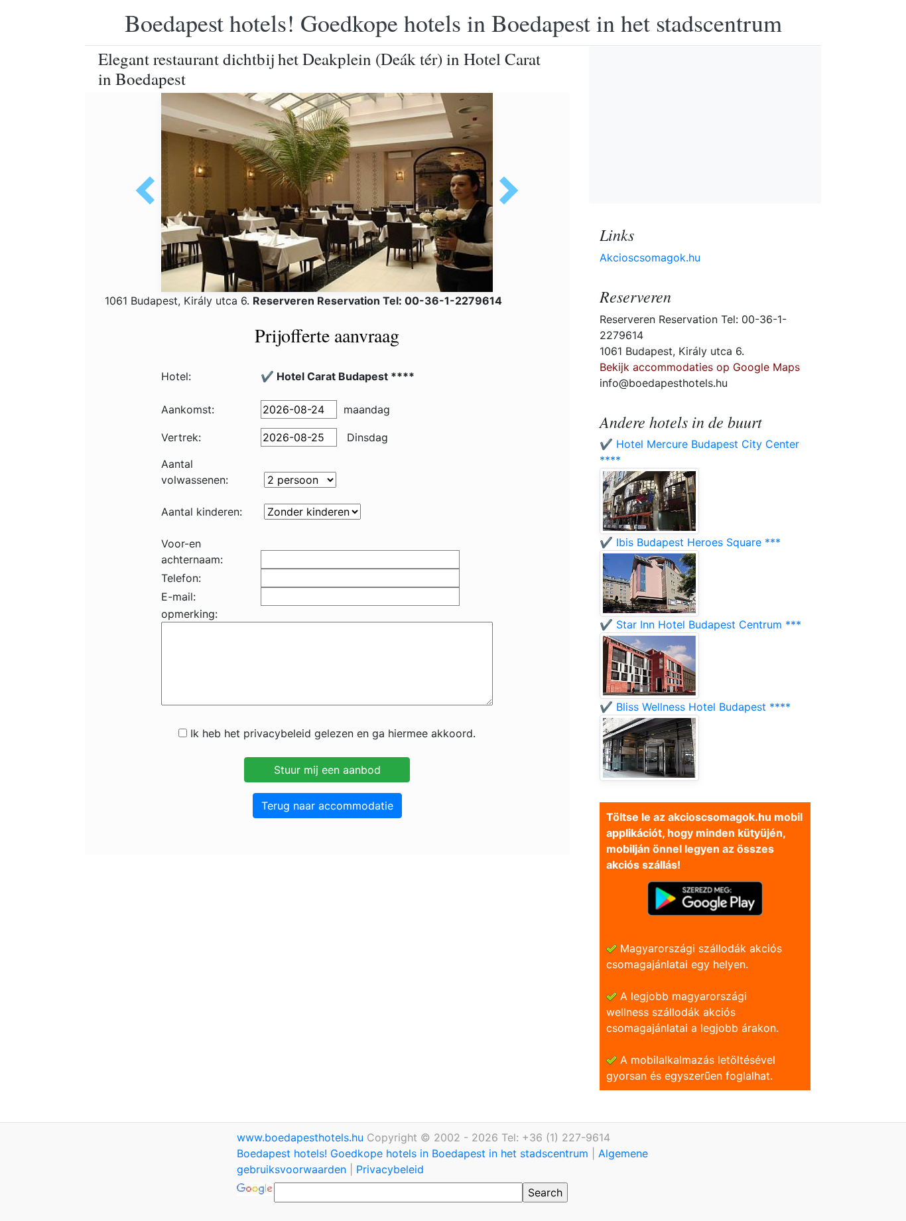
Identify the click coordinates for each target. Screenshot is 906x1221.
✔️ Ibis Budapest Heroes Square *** (690, 542)
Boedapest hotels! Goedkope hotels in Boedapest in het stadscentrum (453, 22)
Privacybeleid (390, 1169)
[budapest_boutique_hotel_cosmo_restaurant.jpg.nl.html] (504, 190)
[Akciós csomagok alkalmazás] (705, 897)
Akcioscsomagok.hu (650, 257)
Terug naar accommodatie (327, 805)
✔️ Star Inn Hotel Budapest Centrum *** (700, 624)
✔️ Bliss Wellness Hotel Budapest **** (695, 706)
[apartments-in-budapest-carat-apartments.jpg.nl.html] (150, 190)
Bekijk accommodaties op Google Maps (700, 367)
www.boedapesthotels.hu (302, 1137)
